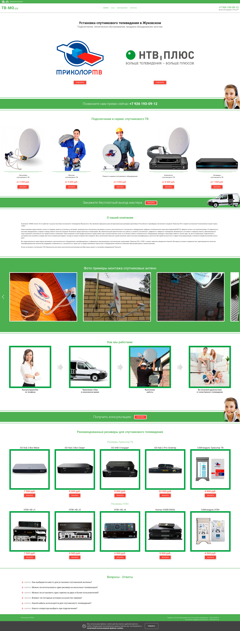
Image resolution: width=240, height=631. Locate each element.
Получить (140, 417)
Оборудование (122, 8)
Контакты (133, 8)
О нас (113, 8)
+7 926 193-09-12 (214, 617)
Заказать (23, 187)
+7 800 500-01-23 (214, 619)
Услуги (105, 8)
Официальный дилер (16, 1)
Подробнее (80, 82)
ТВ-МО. (9, 8)
